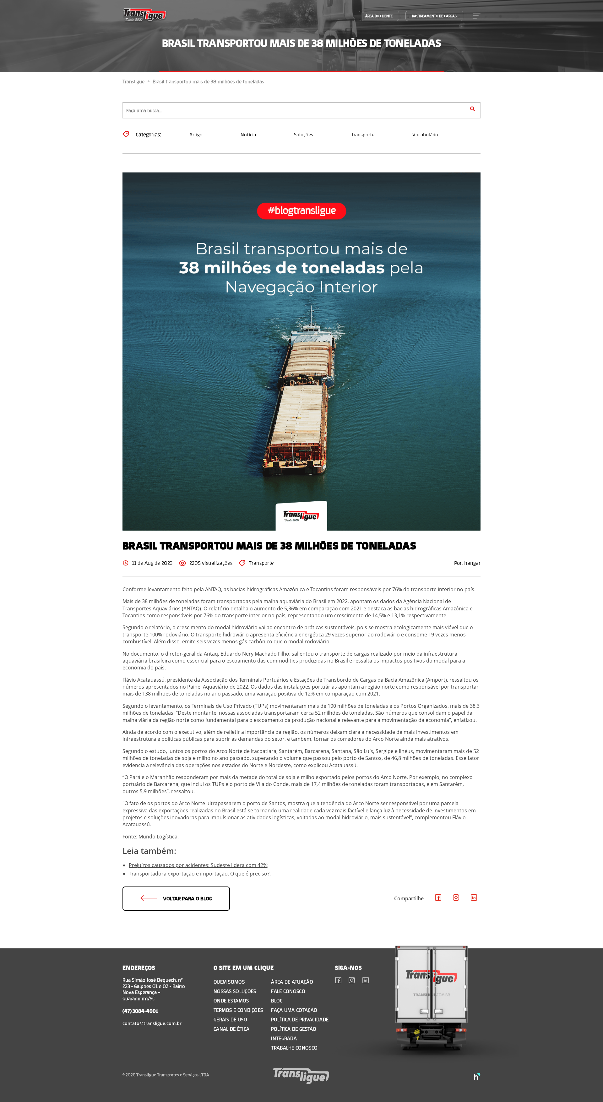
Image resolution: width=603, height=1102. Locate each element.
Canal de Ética (231, 1028)
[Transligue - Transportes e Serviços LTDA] (144, 16)
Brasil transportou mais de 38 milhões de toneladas (208, 81)
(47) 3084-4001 (140, 1010)
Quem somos (229, 981)
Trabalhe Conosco (294, 1047)
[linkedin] (365, 981)
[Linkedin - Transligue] (474, 898)
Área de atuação (292, 981)
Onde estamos (231, 1000)
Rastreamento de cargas (434, 16)
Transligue (133, 81)
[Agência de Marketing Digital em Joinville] (477, 1077)
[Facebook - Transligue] (438, 898)
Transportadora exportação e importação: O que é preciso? (199, 873)
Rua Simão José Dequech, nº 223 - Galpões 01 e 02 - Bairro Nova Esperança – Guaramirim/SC (153, 988)
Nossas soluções (235, 991)
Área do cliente (379, 16)
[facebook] (338, 981)
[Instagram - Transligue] (456, 898)
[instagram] (352, 981)
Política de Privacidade (300, 1019)
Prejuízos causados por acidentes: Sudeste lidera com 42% (198, 865)
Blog (277, 1000)
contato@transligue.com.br (152, 1023)
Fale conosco (288, 991)
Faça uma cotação (294, 1010)
